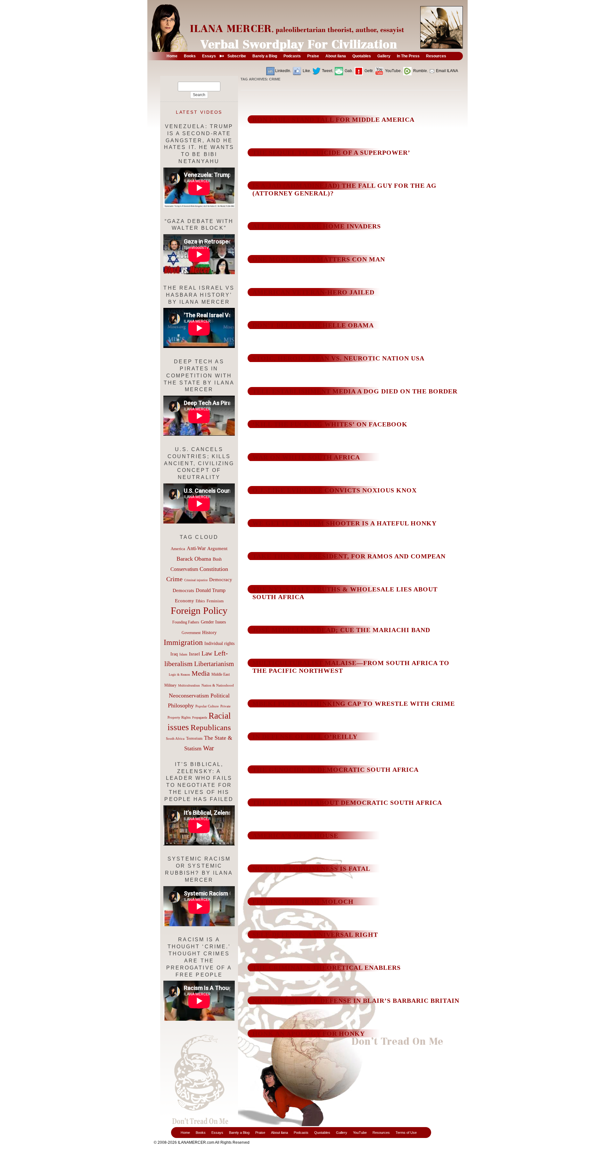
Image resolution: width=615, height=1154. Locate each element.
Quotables (322, 1132)
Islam (183, 654)
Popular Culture (207, 706)
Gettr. (368, 71)
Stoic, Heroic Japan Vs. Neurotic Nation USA (338, 358)
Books (201, 1132)
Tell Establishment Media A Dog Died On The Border (354, 391)
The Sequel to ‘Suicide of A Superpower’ (331, 152)
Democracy (220, 579)
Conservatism (184, 569)
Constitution (214, 569)
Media (201, 673)
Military (170, 685)
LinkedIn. (283, 71)
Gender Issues (213, 622)
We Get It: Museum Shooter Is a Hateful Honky (344, 523)
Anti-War (196, 548)
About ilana (279, 1132)
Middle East (220, 674)
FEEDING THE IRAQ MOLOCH (303, 901)
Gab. (348, 71)
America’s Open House (295, 835)
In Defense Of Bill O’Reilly (304, 736)
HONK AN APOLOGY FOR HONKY (308, 1033)
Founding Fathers (185, 622)
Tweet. (327, 71)
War (208, 748)
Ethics (200, 601)
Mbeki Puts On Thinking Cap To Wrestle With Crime (353, 703)
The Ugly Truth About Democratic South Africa (347, 802)
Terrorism (194, 738)
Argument (217, 548)
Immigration (183, 642)
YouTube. (393, 71)
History (209, 632)
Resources (381, 1132)
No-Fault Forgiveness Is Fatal (311, 868)
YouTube (360, 1132)
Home (185, 1132)
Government (191, 633)
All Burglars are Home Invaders (316, 226)
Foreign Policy (199, 610)
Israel (194, 653)
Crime (174, 578)
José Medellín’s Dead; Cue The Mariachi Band (341, 629)
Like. (306, 71)
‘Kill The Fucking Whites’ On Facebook (329, 424)
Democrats (183, 590)
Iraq (174, 654)
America (178, 548)
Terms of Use (406, 1132)
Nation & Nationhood (217, 685)
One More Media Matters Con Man (318, 259)
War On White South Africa (306, 457)
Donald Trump (211, 590)
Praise (260, 1132)
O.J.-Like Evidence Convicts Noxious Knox (334, 490)
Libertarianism (214, 664)
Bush (217, 559)
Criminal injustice (196, 580)
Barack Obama (193, 559)
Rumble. (420, 71)
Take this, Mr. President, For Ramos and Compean (349, 556)
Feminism (215, 601)
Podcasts (301, 1132)
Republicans (211, 727)
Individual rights (219, 643)
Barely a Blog (239, 1132)
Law (206, 653)
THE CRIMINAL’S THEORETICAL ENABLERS (326, 967)
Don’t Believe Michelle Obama (313, 325)
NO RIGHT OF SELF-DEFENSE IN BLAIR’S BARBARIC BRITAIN (355, 1000)
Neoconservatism (189, 695)
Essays (217, 1132)
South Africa (175, 738)
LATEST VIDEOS (199, 112)
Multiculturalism (189, 685)
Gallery (341, 1132)
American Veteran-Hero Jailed (313, 292)
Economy (184, 600)
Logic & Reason (179, 674)
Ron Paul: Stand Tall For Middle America (333, 119)
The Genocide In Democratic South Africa (335, 769)
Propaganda (199, 717)
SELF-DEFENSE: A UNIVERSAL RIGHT (315, 934)
